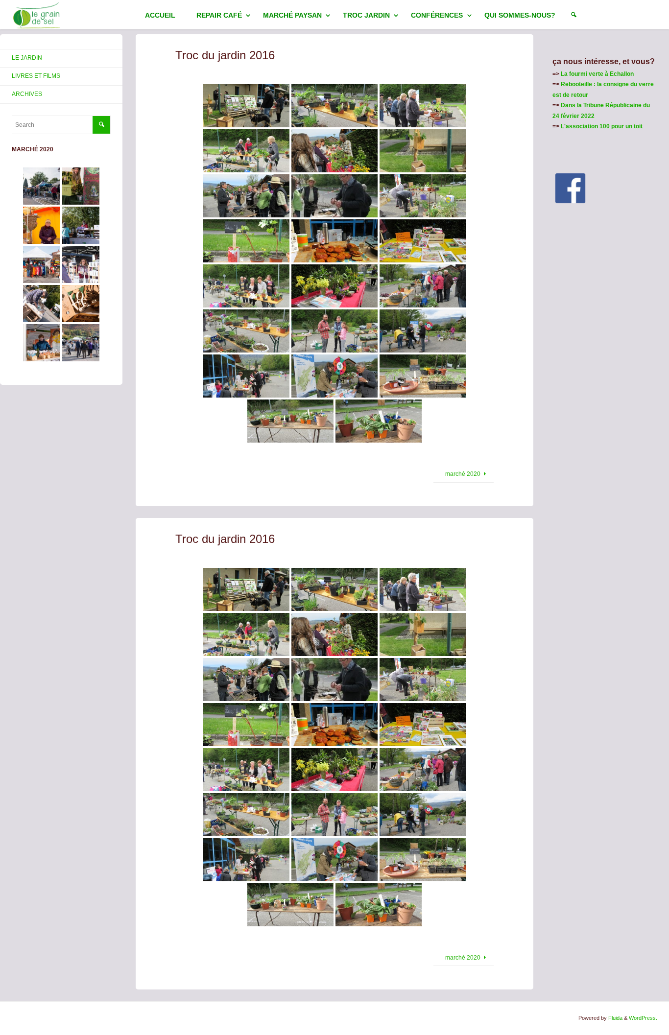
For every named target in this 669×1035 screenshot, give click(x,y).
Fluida (614, 1018)
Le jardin (27, 57)
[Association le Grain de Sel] (36, 14)
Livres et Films (36, 75)
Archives (27, 94)
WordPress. (643, 1018)
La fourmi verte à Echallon (597, 74)
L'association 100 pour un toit (602, 126)
